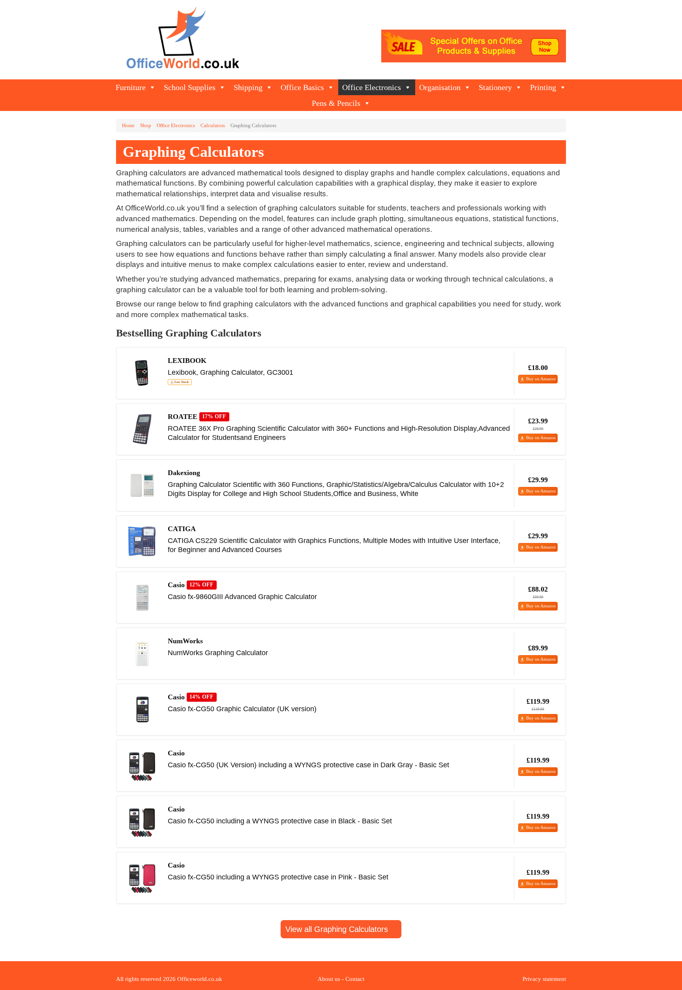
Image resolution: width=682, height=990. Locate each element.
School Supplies (189, 87)
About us (329, 979)
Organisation (440, 87)
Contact (354, 979)
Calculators (212, 125)
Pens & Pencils (336, 103)
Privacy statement (544, 979)
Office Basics (302, 87)
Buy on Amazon (541, 378)
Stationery (495, 87)
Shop (145, 125)
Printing (543, 87)
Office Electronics (371, 87)
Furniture (131, 87)
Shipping (248, 87)
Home (128, 125)
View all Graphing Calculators (337, 929)
